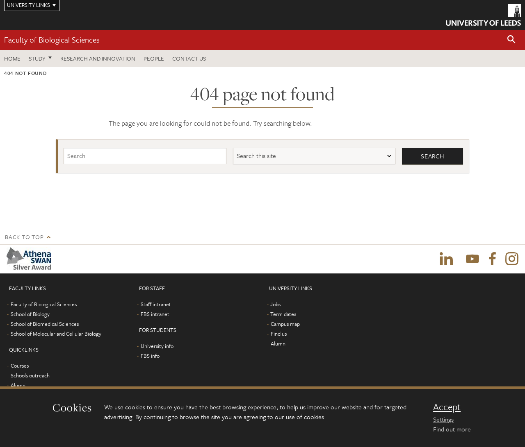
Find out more (452, 428)
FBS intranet (155, 314)
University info (157, 346)
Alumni (19, 385)
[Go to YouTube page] (472, 259)
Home (12, 58)
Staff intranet (156, 304)
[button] (511, 40)
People (154, 58)
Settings (443, 419)
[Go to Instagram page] (511, 259)
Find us (279, 334)
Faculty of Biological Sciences (52, 39)
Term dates (283, 314)
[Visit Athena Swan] (31, 259)
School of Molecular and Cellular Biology (56, 334)
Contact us (189, 58)
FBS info (150, 356)
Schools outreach (30, 375)
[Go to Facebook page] (492, 259)
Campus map (285, 324)
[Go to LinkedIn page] (446, 259)
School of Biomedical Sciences (45, 324)
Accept (447, 407)
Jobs (275, 304)
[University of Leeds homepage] (483, 15)
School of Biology (30, 314)
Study (37, 58)
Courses (20, 365)
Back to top (24, 237)
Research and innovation (97, 58)
